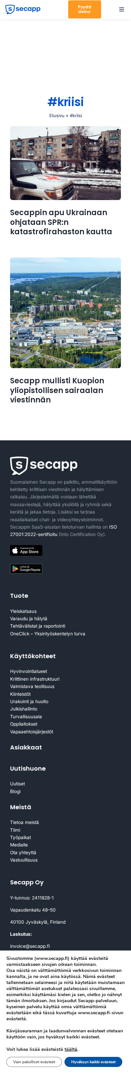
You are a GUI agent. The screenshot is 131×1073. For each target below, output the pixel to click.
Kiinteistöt (20, 694)
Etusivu (56, 115)
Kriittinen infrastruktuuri (34, 679)
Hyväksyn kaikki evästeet (93, 1062)
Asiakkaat (26, 747)
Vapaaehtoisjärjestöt (31, 731)
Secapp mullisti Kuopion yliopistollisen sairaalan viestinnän (57, 390)
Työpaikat (20, 837)
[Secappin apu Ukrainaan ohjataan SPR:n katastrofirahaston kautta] (65, 163)
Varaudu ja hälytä (28, 618)
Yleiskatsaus (23, 611)
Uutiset (17, 783)
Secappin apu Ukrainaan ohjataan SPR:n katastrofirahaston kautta (61, 222)
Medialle (19, 844)
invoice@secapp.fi (30, 946)
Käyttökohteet (33, 656)
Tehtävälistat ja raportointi (37, 626)
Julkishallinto (23, 709)
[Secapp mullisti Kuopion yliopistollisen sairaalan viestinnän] (65, 312)
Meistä (20, 807)
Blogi (15, 791)
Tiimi (15, 830)
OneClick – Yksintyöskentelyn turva (47, 633)
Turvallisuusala (26, 716)
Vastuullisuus (24, 860)
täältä (70, 1049)
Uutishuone (28, 768)
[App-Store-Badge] (26, 547)
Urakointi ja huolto (29, 701)
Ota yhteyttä (23, 852)
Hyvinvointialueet (28, 671)
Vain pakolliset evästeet (34, 1062)
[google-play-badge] (26, 565)
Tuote (19, 595)
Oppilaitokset (23, 724)
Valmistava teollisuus (32, 686)
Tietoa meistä (24, 822)
